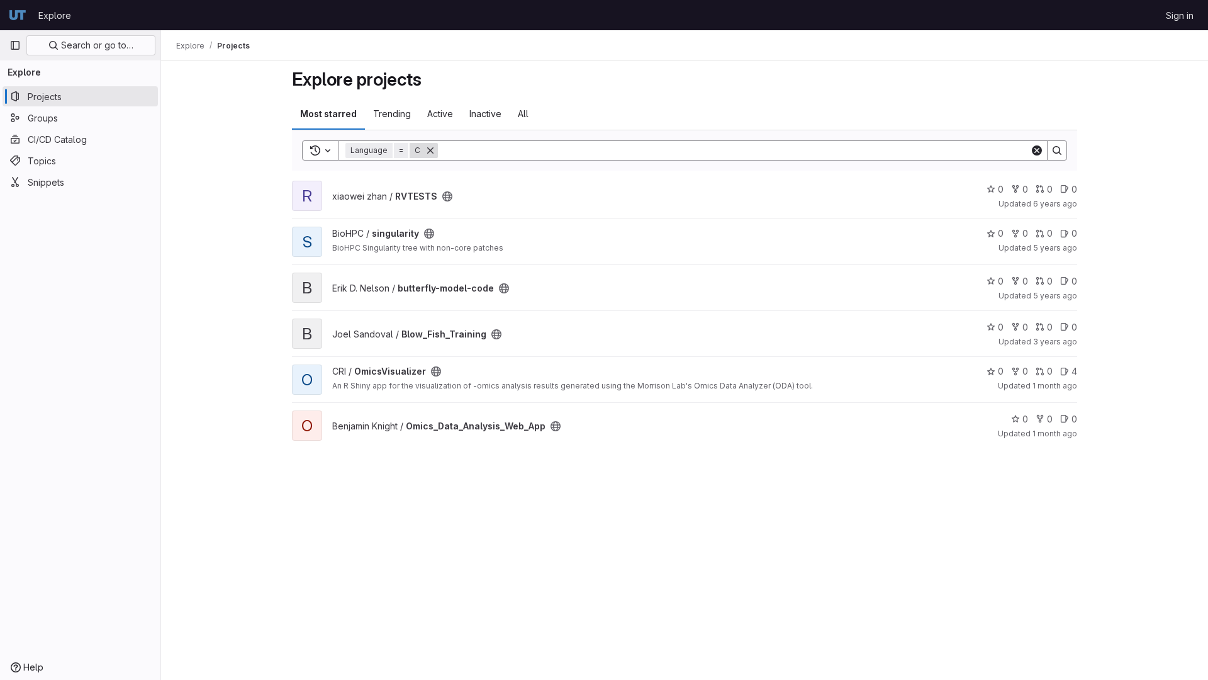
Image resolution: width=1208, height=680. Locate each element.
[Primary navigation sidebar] (15, 45)
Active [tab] (440, 113)
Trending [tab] (392, 113)
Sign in (1180, 15)
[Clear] (1036, 150)
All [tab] (523, 113)
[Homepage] (17, 15)
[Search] (1057, 150)
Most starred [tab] (328, 113)
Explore (54, 15)
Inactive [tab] (485, 113)
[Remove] (430, 150)
